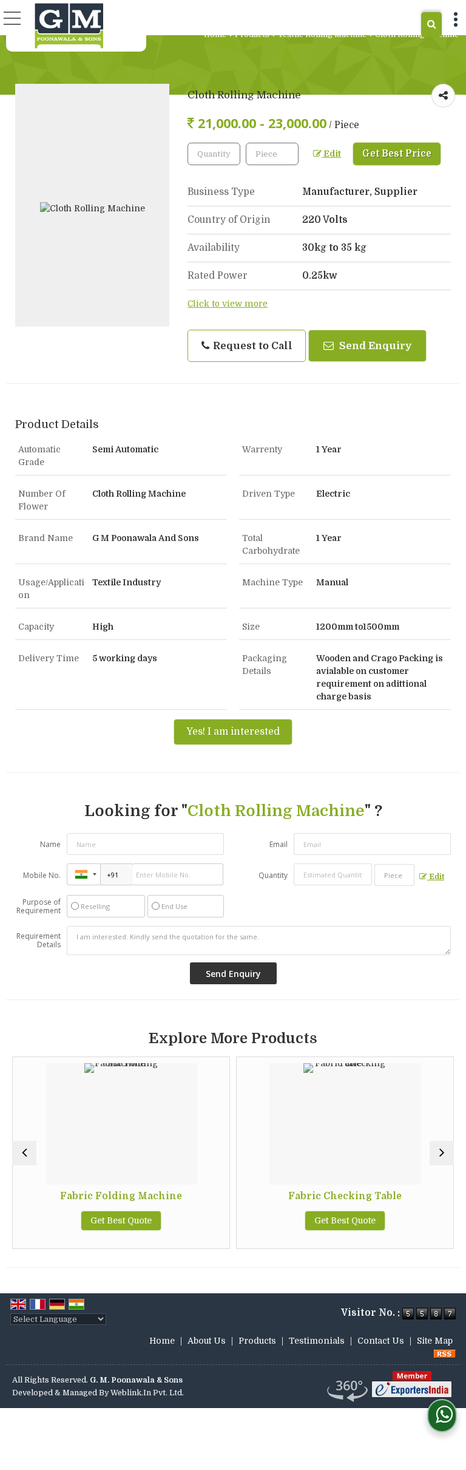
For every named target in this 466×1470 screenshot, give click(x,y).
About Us (206, 1341)
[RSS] (445, 1353)
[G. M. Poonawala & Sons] (69, 26)
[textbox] (272, 154)
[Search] (431, 24)
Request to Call (251, 346)
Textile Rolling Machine (322, 34)
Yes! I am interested (233, 731)
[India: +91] (84, 874)
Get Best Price (396, 153)
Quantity (273, 875)
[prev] (24, 1153)
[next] (442, 1153)
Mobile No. (42, 875)
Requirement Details (38, 940)
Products (252, 34)
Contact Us (380, 1341)
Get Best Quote (121, 1220)
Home (215, 34)
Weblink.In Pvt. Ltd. (147, 1393)
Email (278, 844)
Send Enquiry (374, 346)
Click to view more (227, 303)
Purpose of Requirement (38, 906)
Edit (331, 153)
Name (50, 844)
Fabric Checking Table (345, 1196)
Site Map (435, 1341)
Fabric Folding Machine (121, 1196)
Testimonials (317, 1341)
